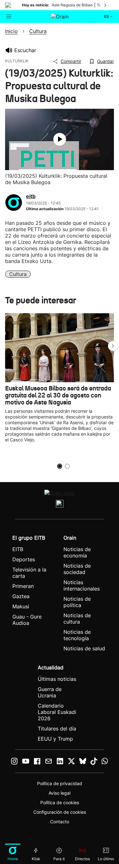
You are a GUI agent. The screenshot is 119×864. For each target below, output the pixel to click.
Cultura (18, 274)
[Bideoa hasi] (59, 139)
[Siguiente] (105, 5)
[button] (113, 346)
